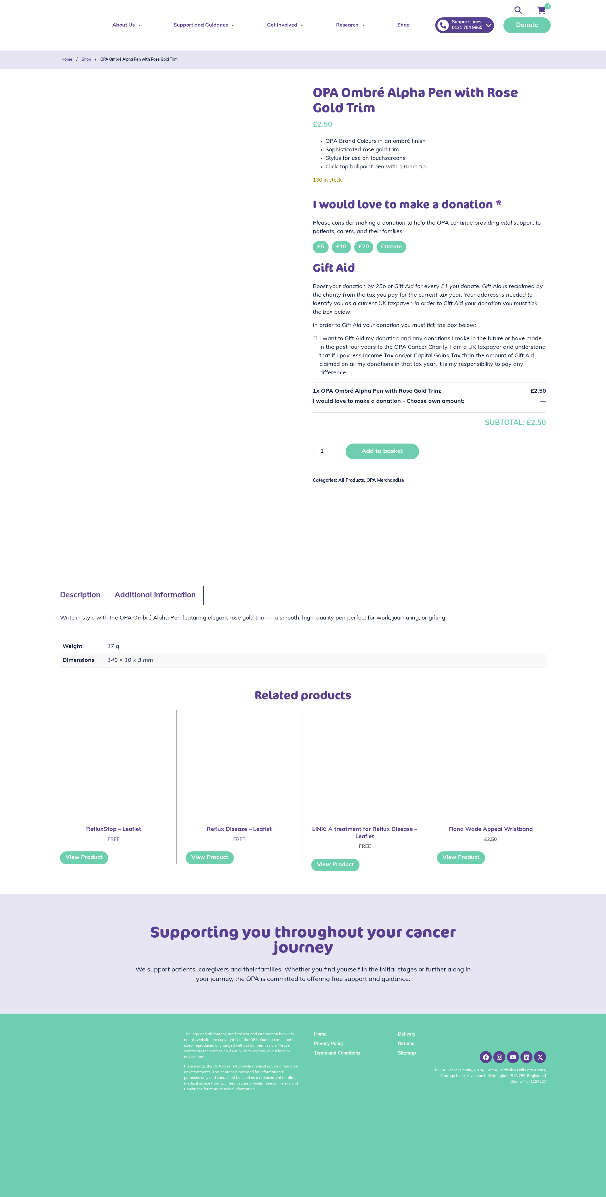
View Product (84, 858)
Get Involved (282, 25)
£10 (341, 247)
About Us (123, 25)
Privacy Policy (329, 1044)
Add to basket (382, 451)
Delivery (407, 1034)
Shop (403, 25)
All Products (351, 480)
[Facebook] (486, 1057)
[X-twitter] (540, 1057)
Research (347, 25)
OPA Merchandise (385, 480)
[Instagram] (499, 1057)
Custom (391, 247)
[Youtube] (513, 1057)
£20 (364, 247)
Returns (406, 1044)
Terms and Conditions (337, 1053)
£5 (320, 247)
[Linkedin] (526, 1057)
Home (67, 60)
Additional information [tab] (155, 595)
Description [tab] (80, 595)
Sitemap (407, 1053)
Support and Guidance (201, 25)
